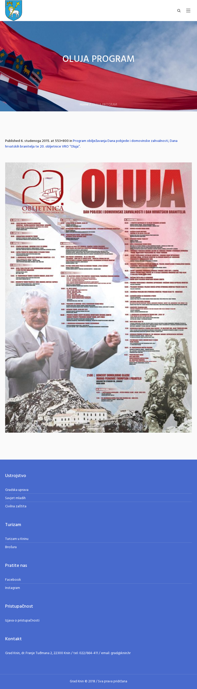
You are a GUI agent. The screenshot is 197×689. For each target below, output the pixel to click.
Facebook (13, 580)
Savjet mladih (15, 498)
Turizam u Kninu (16, 539)
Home (84, 104)
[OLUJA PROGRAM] (98, 297)
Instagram (12, 588)
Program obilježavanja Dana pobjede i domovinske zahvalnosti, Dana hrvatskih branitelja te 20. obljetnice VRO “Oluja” (91, 144)
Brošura (11, 547)
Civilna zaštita (15, 506)
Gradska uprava (16, 490)
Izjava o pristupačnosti (22, 621)
